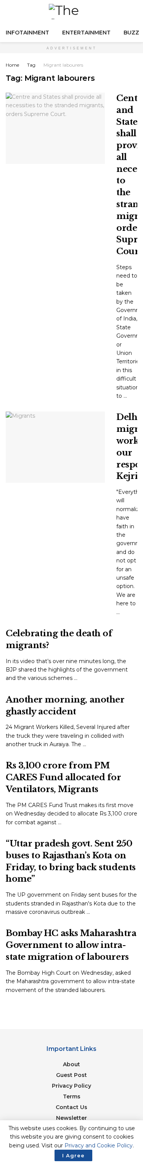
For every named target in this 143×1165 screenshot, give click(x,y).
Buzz (131, 32)
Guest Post (71, 1075)
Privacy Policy (71, 1085)
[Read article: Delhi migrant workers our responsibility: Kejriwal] (55, 447)
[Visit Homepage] (72, 11)
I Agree (73, 1155)
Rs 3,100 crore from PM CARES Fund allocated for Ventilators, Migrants (63, 777)
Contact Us (71, 1107)
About (71, 1064)
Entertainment (86, 32)
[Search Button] (134, 11)
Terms (71, 1096)
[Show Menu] (9, 11)
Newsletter (71, 1117)
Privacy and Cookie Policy (98, 1145)
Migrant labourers (63, 65)
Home (12, 65)
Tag (31, 65)
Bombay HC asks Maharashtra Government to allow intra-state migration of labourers (71, 945)
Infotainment (27, 32)
